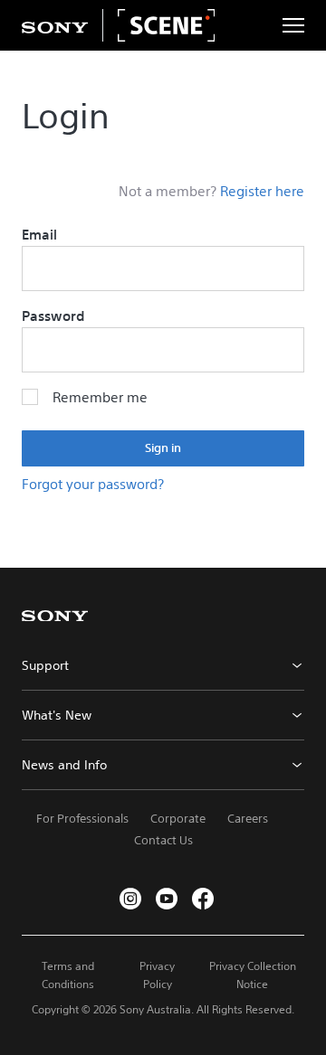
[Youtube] (166, 898)
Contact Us (163, 840)
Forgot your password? (93, 484)
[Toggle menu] (293, 25)
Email (39, 234)
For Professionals (82, 818)
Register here (262, 191)
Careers (247, 818)
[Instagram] (130, 898)
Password (53, 316)
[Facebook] (202, 898)
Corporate (178, 818)
